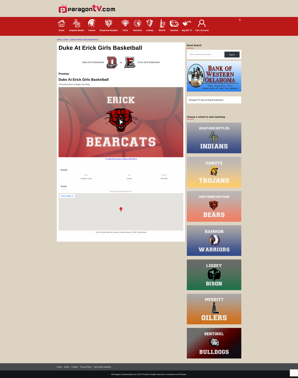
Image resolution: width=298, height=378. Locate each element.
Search (232, 54)
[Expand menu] (202, 33)
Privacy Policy (85, 367)
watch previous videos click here (122, 159)
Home (59, 367)
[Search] (239, 20)
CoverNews (170, 374)
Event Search (194, 45)
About (66, 367)
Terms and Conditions (102, 367)
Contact (74, 367)
